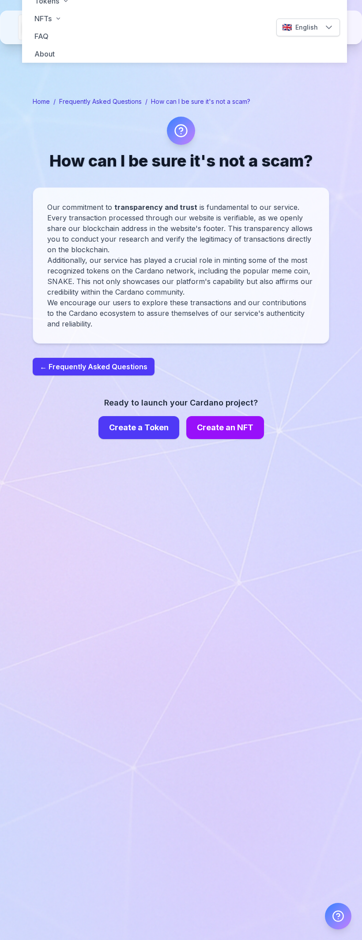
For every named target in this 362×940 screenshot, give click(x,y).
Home (41, 101)
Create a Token (139, 427)
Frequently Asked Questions (100, 101)
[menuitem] (184, 18)
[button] (328, 27)
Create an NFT (225, 427)
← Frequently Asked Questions (93, 366)
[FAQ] (338, 916)
